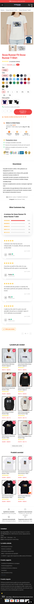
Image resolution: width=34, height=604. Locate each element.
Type (3, 67)
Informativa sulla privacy (7, 551)
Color (3, 72)
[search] (29, 5)
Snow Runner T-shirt (25, 10)
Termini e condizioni (6, 549)
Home (2, 10)
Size (3, 89)
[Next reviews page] (30, 333)
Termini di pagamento (6, 565)
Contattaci (4, 570)
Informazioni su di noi (6, 546)
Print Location (5, 97)
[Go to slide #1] (13, 48)
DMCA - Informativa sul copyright (9, 553)
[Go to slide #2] (21, 48)
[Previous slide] (3, 28)
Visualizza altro (17, 446)
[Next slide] (31, 28)
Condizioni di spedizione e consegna (10, 563)
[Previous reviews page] (22, 333)
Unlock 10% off (3, 597)
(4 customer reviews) (14, 61)
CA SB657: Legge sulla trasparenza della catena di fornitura (16, 555)
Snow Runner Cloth (11, 10)
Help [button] (31, 602)
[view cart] (32, 5)
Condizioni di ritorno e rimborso (9, 568)
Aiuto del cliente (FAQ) (6, 572)
